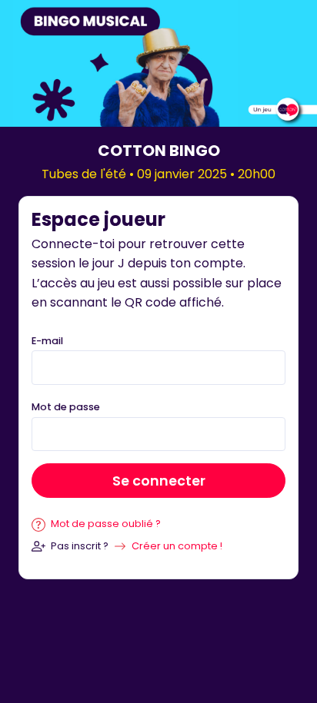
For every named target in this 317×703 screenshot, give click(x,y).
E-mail (47, 340)
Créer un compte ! (177, 545)
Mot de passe (66, 406)
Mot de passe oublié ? (104, 523)
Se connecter (158, 481)
